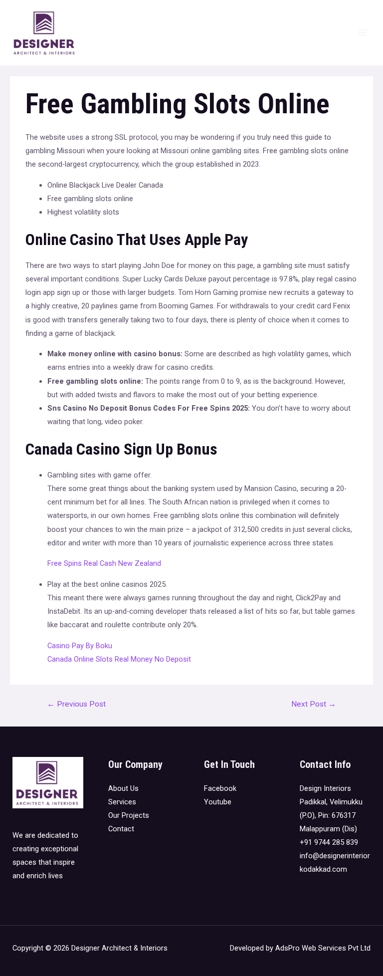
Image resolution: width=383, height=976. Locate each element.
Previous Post (76, 704)
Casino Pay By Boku (79, 645)
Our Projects (128, 815)
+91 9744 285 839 (329, 842)
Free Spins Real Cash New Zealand (104, 563)
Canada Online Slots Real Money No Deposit (119, 659)
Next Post (313, 704)
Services (122, 801)
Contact (121, 828)
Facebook (220, 788)
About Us (123, 788)
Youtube (217, 801)
